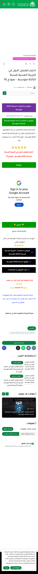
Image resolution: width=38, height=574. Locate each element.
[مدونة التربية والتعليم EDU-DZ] (26, 4)
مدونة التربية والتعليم (13, 116)
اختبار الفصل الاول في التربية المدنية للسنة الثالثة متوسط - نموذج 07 (13, 369)
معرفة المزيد (16, 568)
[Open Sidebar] (9, 4)
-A (34, 64)
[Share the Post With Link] (34, 348)
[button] (28, 348)
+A (26, 64)
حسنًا (6, 568)
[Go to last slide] (7, 393)
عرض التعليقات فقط (27, 434)
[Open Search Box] (13, 4)
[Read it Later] (4, 64)
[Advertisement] (19, 31)
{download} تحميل (19, 231)
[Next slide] (3, 393)
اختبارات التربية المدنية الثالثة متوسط (24, 58)
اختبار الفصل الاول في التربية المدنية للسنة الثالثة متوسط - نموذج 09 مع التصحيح (13, 382)
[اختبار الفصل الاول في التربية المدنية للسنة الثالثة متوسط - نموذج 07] (29, 366)
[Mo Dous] (34, 87)
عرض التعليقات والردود (10, 434)
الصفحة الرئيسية (30, 55)
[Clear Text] (4, 93)
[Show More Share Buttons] (4, 348)
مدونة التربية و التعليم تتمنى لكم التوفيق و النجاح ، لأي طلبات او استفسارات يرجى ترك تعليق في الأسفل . (18, 298)
